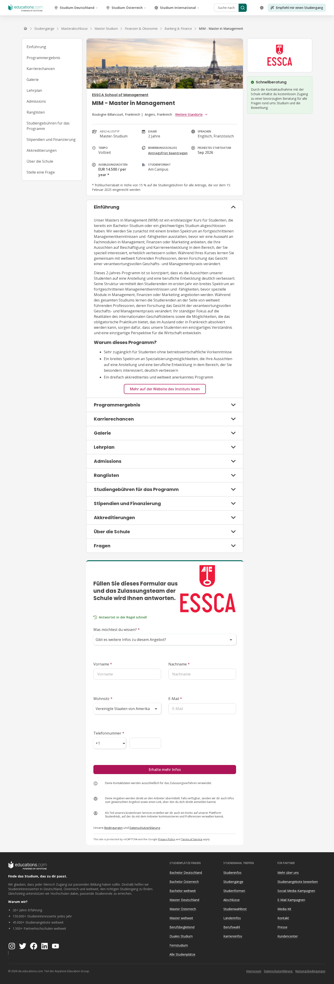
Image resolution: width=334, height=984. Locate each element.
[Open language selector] (262, 8)
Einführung (36, 46)
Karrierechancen (41, 68)
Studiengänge (233, 881)
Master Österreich (182, 909)
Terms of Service (191, 839)
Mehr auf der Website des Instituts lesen (165, 388)
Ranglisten (36, 112)
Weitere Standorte (189, 114)
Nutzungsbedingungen (310, 971)
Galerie (33, 79)
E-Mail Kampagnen (291, 900)
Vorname (102, 664)
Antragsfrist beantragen (168, 153)
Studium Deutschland (77, 7)
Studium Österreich (127, 7)
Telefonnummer (108, 733)
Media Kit (284, 909)
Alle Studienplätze (182, 954)
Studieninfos (232, 872)
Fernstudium (178, 945)
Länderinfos (232, 918)
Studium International (178, 7)
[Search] (243, 8)
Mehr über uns (288, 872)
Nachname (179, 664)
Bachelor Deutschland (185, 872)
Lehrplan (34, 90)
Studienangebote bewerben (297, 881)
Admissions (36, 101)
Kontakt (283, 918)
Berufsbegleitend (181, 927)
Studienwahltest (235, 909)
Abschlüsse (231, 900)
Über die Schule (40, 161)
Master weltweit (181, 918)
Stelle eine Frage (41, 172)
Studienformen (234, 891)
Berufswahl (231, 927)
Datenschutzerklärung (145, 828)
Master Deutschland (184, 900)
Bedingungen (113, 828)
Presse (282, 927)
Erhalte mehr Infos (165, 769)
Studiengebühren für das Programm (48, 126)
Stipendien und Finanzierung (51, 139)
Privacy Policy (166, 839)
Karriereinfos (232, 936)
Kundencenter (287, 936)
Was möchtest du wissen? (116, 629)
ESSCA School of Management (120, 94)
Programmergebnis (43, 57)
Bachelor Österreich (184, 881)
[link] (221, 28)
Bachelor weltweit (182, 891)
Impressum (253, 971)
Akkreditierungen (42, 150)
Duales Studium (181, 936)
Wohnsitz (102, 698)
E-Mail (175, 698)
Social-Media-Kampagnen (296, 891)
